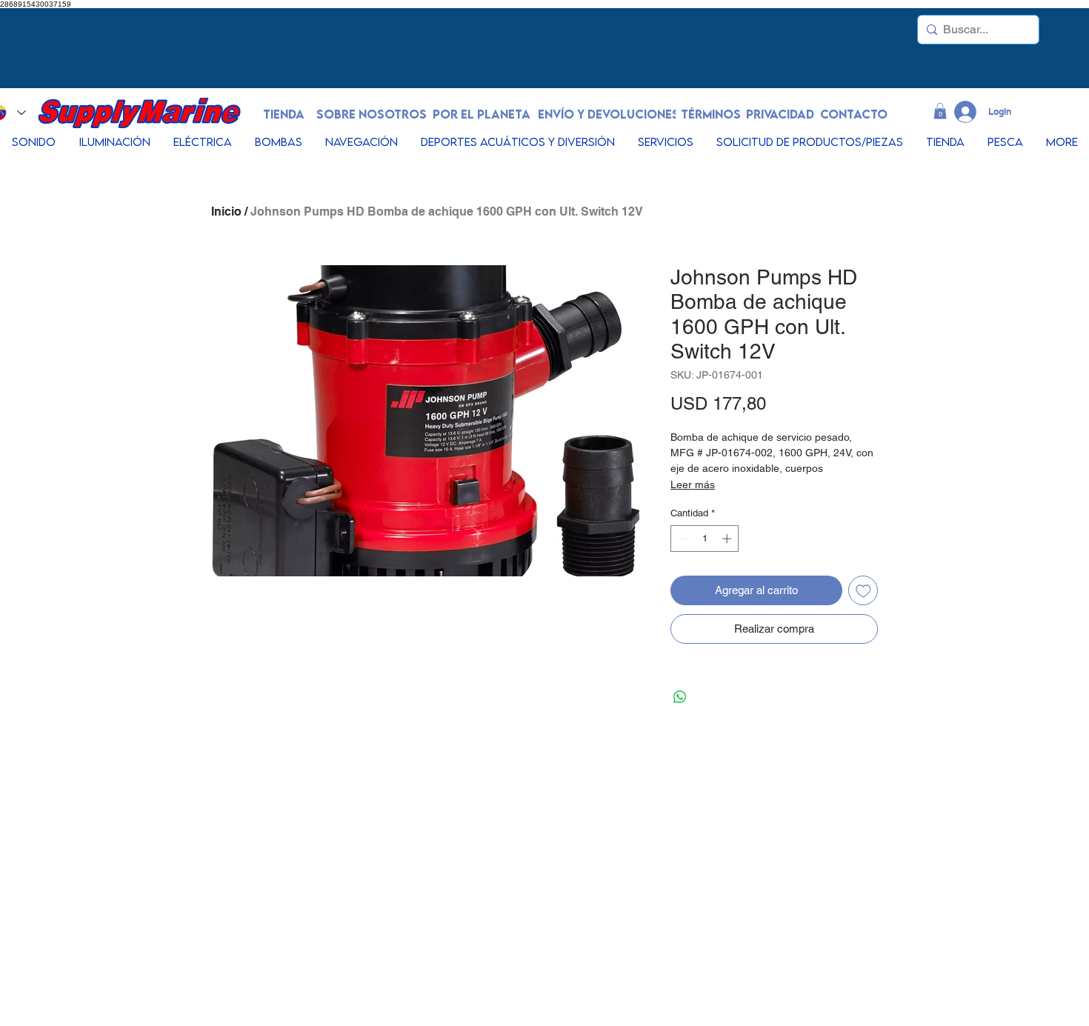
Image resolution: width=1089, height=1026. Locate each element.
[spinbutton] (704, 538)
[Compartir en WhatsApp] (680, 697)
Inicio (226, 211)
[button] (940, 111)
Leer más (692, 484)
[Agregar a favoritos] (863, 591)
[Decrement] (681, 538)
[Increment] (728, 538)
